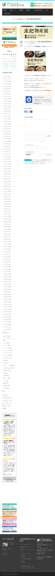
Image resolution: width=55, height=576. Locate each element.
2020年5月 (6, 181)
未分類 (5, 375)
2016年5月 (6, 291)
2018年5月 (6, 231)
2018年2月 (6, 239)
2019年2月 (6, 211)
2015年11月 (6, 307)
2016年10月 (6, 279)
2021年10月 (6, 141)
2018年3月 (6, 236)
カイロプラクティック (9, 338)
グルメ (5, 343)
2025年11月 (6, 81)
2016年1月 (6, 301)
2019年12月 (6, 191)
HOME (5, 10)
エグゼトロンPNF (25, 553)
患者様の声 (6, 370)
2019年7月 (6, 201)
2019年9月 (6, 196)
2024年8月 (6, 108)
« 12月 (5, 68)
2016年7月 (6, 286)
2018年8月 (6, 226)
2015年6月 (6, 319)
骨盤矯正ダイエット (26, 547)
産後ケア (5, 378)
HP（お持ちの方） (30, 152)
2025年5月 (6, 96)
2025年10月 (6, 83)
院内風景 (5, 385)
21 (9, 64)
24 (15, 64)
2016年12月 (6, 274)
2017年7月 (6, 256)
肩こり (5, 380)
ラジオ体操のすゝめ (6, 553)
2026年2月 (6, 76)
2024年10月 (6, 106)
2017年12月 (6, 244)
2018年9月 (6, 224)
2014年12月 (6, 329)
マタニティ (6, 353)
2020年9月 (6, 171)
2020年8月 (6, 174)
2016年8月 (6, 284)
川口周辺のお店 (7, 368)
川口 (4, 403)
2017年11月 (6, 246)
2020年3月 (6, 186)
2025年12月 (6, 78)
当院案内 (28, 10)
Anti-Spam (48, 154)
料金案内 (21, 10)
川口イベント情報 (7, 365)
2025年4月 (6, 98)
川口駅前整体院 (32, 43)
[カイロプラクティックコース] (9, 509)
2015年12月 (6, 304)
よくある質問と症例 (37, 10)
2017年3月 (6, 266)
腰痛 (4, 383)
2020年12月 (6, 164)
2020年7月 (6, 176)
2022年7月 (6, 139)
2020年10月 (6, 169)
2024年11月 (6, 103)
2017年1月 (6, 271)
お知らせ (5, 336)
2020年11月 (6, 166)
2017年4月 (6, 264)
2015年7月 (6, 317)
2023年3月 (6, 131)
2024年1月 (6, 116)
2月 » (13, 68)
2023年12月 (6, 119)
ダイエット (6, 348)
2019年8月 (6, 199)
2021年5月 (6, 151)
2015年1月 (6, 327)
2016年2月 (6, 299)
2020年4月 (6, 184)
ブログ (46, 10)
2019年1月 (6, 214)
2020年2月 (6, 189)
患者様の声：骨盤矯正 (6, 548)
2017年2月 (6, 269)
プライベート (6, 350)
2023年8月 (6, 126)
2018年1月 (6, 241)
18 (3, 64)
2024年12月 (6, 101)
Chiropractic (5, 395)
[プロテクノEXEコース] (9, 532)
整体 (7, 403)
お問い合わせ (7, 13)
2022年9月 (6, 134)
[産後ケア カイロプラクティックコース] (9, 517)
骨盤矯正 (4, 408)
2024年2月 (6, 113)
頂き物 (5, 388)
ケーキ (10, 400)
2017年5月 (6, 261)
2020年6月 (6, 179)
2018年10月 (6, 221)
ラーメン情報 (6, 355)
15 (11, 61)
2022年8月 (6, 136)
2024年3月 (6, 111)
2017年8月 (6, 254)
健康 (4, 360)
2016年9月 (6, 281)
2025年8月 (6, 88)
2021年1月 (6, 161)
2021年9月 (6, 144)
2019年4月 (6, 206)
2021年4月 (6, 154)
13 (7, 61)
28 (9, 66)
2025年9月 (6, 86)
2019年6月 (6, 204)
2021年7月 (6, 149)
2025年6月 (6, 93)
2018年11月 (6, 219)
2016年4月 (6, 294)
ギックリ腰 (5, 400)
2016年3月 (6, 297)
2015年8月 (6, 314)
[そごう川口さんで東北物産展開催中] (36, 32)
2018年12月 (6, 216)
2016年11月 (6, 276)
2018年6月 (6, 229)
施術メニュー (12, 10)
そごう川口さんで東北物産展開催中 (38, 42)
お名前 (48, 136)
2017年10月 (6, 249)
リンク (22, 563)
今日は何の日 (6, 358)
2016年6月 (6, 289)
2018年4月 (6, 234)
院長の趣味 (11, 542)
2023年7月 (6, 129)
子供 (4, 363)
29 (11, 66)
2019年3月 (6, 209)
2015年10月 (6, 309)
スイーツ (5, 345)
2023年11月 (6, 121)
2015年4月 (6, 324)
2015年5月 (6, 322)
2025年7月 (6, 91)
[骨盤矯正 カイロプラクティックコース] (9, 524)
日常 (4, 373)
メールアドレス (29, 145)
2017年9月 (6, 251)
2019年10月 (6, 194)
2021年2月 (6, 159)
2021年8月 (6, 146)
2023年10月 (6, 124)
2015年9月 (6, 311)
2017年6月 (6, 259)
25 (3, 66)
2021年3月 (6, 156)
